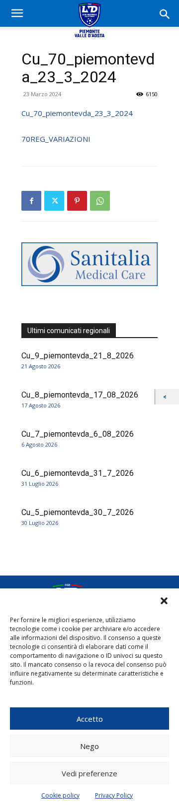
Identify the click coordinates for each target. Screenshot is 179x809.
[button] (164, 601)
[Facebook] (31, 201)
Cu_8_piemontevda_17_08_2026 (79, 395)
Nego (89, 746)
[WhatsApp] (100, 201)
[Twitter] (54, 201)
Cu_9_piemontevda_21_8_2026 (77, 355)
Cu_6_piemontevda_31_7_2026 (77, 473)
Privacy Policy (114, 795)
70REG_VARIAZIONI (55, 139)
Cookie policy (60, 795)
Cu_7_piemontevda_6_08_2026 (77, 434)
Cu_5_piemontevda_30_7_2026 (77, 512)
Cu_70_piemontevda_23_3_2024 (77, 113)
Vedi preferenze (89, 773)
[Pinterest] (77, 201)
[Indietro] (167, 397)
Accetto (90, 719)
